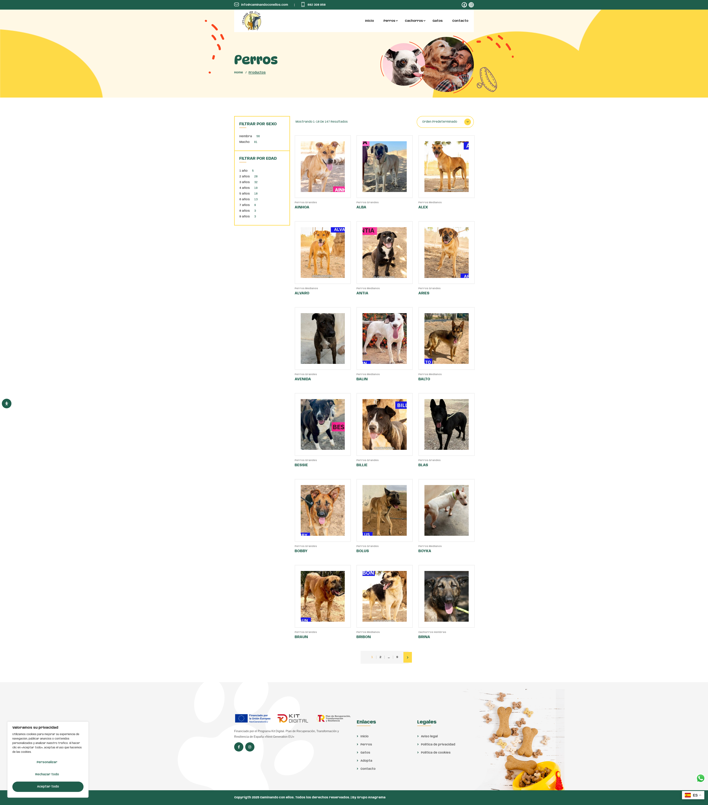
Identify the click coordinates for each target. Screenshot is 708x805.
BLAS (423, 465)
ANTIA (362, 293)
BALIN (362, 379)
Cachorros (414, 20)
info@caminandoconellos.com (264, 4)
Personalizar (47, 762)
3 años (244, 182)
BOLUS (362, 551)
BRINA (424, 637)
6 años (244, 199)
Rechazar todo (47, 774)
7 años (244, 205)
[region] (47, 760)
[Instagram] (471, 4)
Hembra (245, 136)
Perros (389, 20)
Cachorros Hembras (432, 632)
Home (238, 72)
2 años (244, 176)
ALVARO (302, 293)
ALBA (361, 207)
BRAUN (301, 637)
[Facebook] (464, 4)
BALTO (424, 379)
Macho (244, 142)
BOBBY (301, 551)
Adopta (366, 760)
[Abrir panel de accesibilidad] (6, 403)
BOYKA (424, 551)
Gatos (438, 20)
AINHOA (302, 207)
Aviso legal (429, 736)
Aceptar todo (48, 786)
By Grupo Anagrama (369, 797)
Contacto (460, 20)
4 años (244, 188)
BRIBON (363, 637)
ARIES (423, 293)
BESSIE (301, 465)
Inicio (369, 20)
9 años (244, 216)
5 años (244, 193)
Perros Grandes (306, 202)
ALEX (423, 207)
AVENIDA (303, 379)
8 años (244, 210)
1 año (243, 170)
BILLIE (361, 465)
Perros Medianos (430, 202)
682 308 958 (317, 4)
